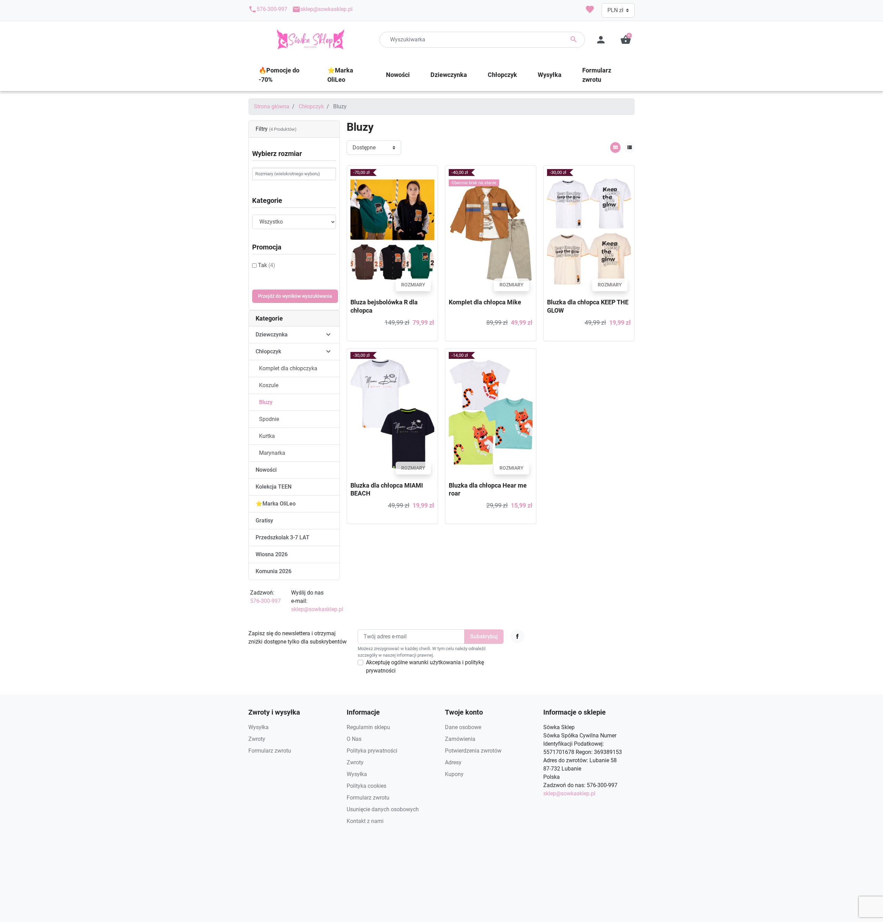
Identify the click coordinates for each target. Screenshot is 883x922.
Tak (266, 265)
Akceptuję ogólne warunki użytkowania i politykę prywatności (425, 666)
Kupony (454, 774)
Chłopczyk (311, 106)
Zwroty (256, 739)
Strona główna (271, 106)
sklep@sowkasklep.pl (322, 9)
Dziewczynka (272, 334)
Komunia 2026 (273, 571)
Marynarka (272, 453)
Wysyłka (258, 727)
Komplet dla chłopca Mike (485, 302)
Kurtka (267, 436)
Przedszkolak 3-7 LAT (282, 537)
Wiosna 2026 (272, 554)
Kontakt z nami (365, 821)
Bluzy (265, 402)
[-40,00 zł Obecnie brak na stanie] (491, 231)
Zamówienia (460, 739)
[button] (626, 40)
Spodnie (269, 419)
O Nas (354, 739)
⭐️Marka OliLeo (276, 503)
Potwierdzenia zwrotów (473, 750)
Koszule (268, 385)
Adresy (453, 762)
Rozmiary (413, 284)
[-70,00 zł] (392, 231)
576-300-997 (267, 9)
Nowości (266, 470)
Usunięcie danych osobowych (383, 809)
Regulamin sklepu (368, 727)
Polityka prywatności (372, 750)
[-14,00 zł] (491, 414)
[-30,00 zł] (589, 231)
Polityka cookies (366, 786)
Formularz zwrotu (269, 750)
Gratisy (264, 520)
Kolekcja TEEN (273, 486)
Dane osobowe (463, 727)
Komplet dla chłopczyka (288, 368)
